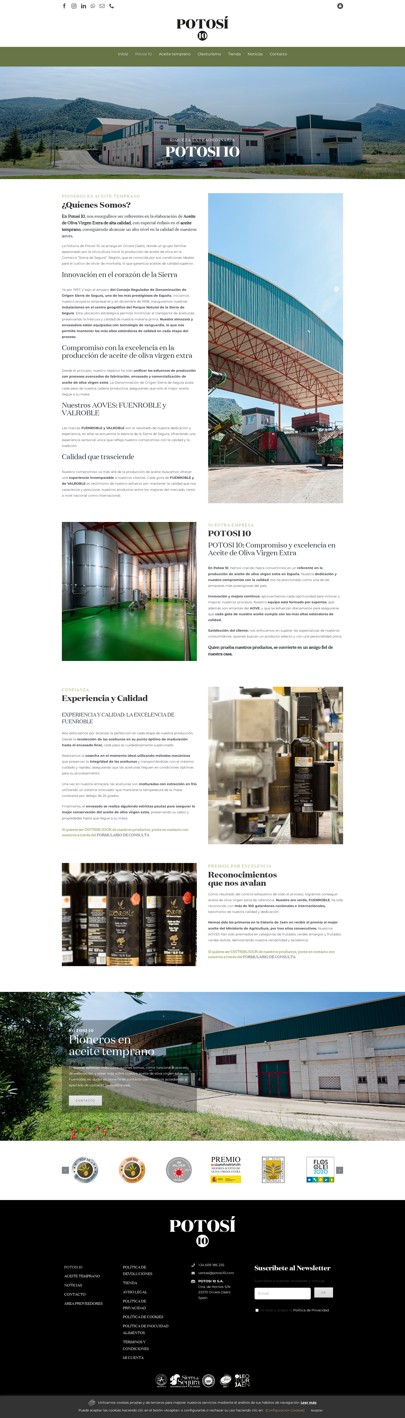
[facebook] (64, 6)
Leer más (308, 1402)
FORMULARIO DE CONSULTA (123, 835)
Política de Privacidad (311, 1311)
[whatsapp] (93, 6)
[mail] (102, 6)
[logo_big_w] (202, 1216)
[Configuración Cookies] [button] (285, 1410)
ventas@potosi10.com (216, 1273)
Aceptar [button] (317, 1410)
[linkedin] (83, 6)
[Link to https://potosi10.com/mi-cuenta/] (340, 6)
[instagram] (73, 6)
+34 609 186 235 (211, 1265)
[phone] (111, 6)
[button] (65, 1170)
